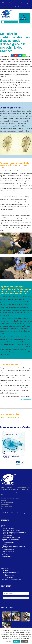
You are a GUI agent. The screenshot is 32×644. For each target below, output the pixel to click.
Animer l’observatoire (8, 555)
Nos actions (4, 527)
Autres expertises (7, 556)
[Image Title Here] (6, 616)
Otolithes (5, 541)
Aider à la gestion (7, 548)
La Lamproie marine (8, 575)
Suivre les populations (8, 529)
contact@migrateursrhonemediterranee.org (16, 3)
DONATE (24, 18)
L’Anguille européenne (9, 574)
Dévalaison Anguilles (8, 542)
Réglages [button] (8, 641)
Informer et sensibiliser (8, 549)
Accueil (3, 525)
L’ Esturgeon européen (9, 577)
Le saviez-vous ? (5, 568)
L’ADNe (5, 544)
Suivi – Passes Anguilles (9, 534)
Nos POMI (5, 570)
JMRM (4, 553)
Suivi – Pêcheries (7, 535)
